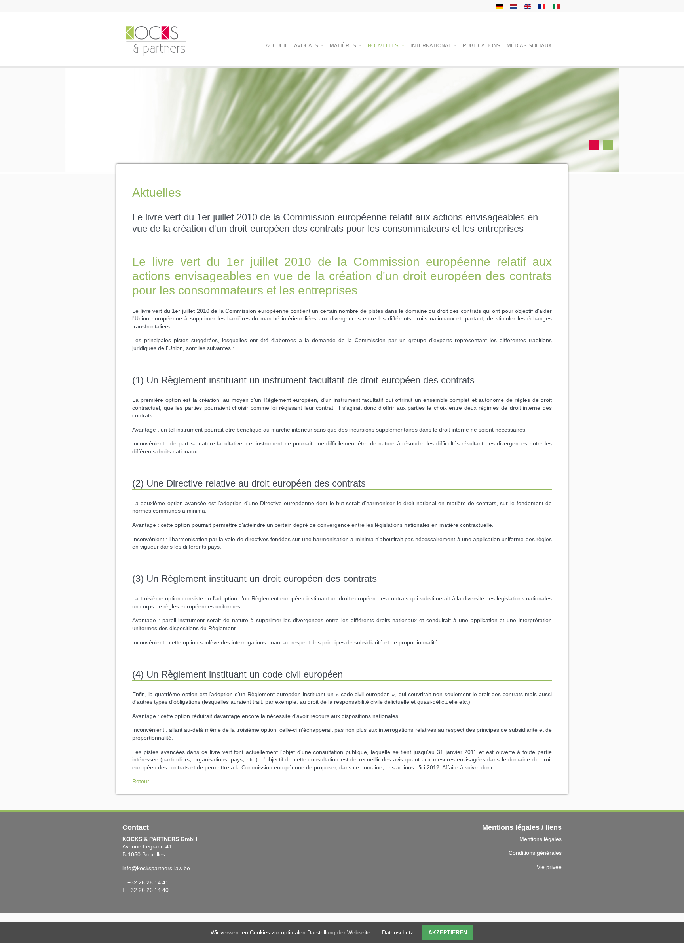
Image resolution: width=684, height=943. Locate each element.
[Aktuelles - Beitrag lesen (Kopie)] (512, 6)
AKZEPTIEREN (447, 932)
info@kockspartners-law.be (156, 868)
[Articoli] (555, 6)
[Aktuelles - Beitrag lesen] (498, 6)
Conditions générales (535, 853)
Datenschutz (397, 932)
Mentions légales (540, 839)
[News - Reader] (526, 6)
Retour (140, 781)
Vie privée (549, 867)
